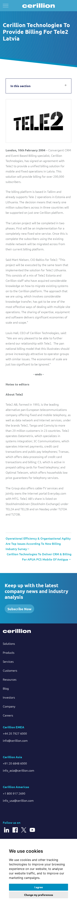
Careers (8, 715)
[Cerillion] (38, 5)
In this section (20, 86)
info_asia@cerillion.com (18, 770)
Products (8, 652)
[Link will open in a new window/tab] (6, 828)
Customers (10, 670)
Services (8, 661)
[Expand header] (5, 5)
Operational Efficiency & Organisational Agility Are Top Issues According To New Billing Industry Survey (38, 543)
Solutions (9, 643)
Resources (9, 679)
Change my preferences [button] (38, 894)
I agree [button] (38, 887)
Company (9, 706)
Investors (9, 697)
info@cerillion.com (15, 740)
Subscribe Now (19, 609)
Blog (6, 688)
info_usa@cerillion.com (18, 800)
